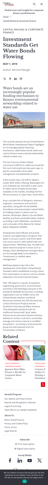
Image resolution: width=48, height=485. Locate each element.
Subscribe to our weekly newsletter (20, 409)
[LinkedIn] (16, 79)
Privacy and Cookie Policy (16, 423)
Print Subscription (26, 444)
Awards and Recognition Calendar (20, 402)
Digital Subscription (26, 448)
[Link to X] (39, 460)
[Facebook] (11, 79)
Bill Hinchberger (21, 69)
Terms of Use (10, 427)
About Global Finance (14, 420)
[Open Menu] (41, 4)
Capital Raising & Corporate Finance (19, 20)
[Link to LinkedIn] (20, 460)
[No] (45, 477)
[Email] (22, 79)
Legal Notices (10, 431)
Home (6, 16)
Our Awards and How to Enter (18, 398)
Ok (25, 481)
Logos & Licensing (12, 406)
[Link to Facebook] (10, 460)
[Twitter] (5, 79)
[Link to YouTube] (29, 460)
